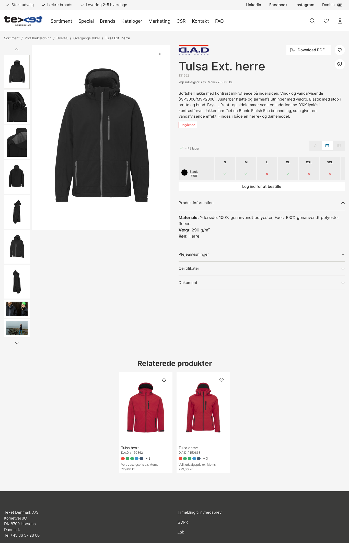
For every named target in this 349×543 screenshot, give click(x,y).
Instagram (305, 4)
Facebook (278, 4)
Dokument (188, 282)
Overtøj (62, 38)
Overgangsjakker (86, 38)
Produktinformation (196, 202)
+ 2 (148, 458)
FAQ (219, 21)
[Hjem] (23, 21)
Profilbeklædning (38, 38)
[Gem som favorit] (326, 21)
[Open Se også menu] (340, 64)
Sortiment (61, 21)
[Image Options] (160, 53)
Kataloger (131, 21)
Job (181, 531)
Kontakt (200, 21)
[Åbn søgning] (312, 21)
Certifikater (189, 268)
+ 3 (205, 458)
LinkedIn (253, 4)
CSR (181, 21)
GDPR (183, 522)
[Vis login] (340, 21)
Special (86, 21)
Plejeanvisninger (194, 254)
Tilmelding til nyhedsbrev (200, 512)
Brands (107, 21)
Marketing (159, 21)
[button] (101, 137)
